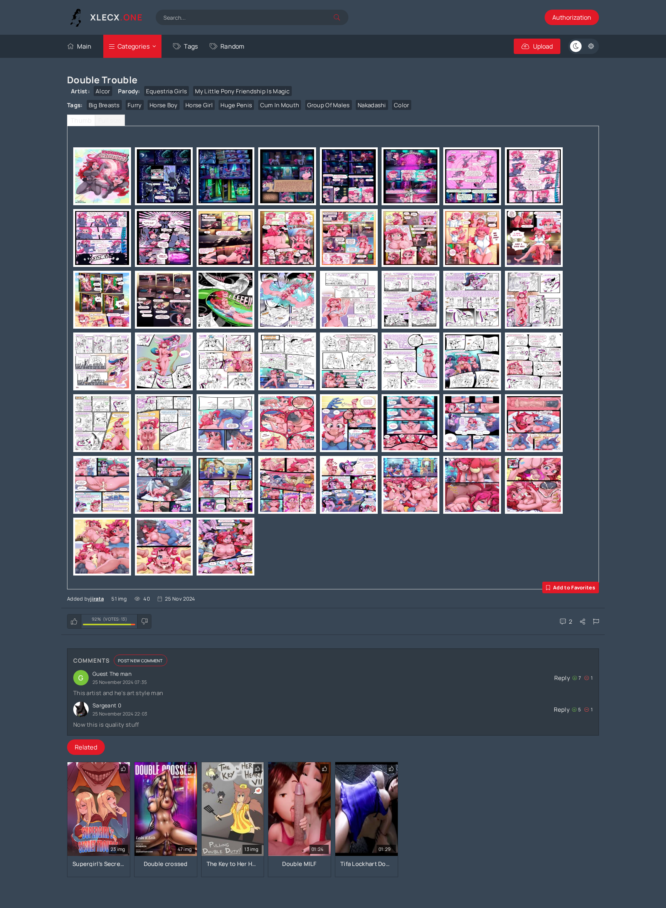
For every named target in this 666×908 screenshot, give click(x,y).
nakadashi (372, 105)
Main (84, 46)
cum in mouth (279, 105)
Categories (134, 46)
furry (135, 105)
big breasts (104, 105)
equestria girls (166, 91)
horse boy (164, 105)
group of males (328, 105)
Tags (191, 46)
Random (232, 46)
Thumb (81, 120)
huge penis (236, 105)
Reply (562, 678)
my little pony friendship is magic (242, 91)
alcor (103, 91)
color (401, 105)
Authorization (571, 17)
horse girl (199, 105)
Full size (109, 120)
